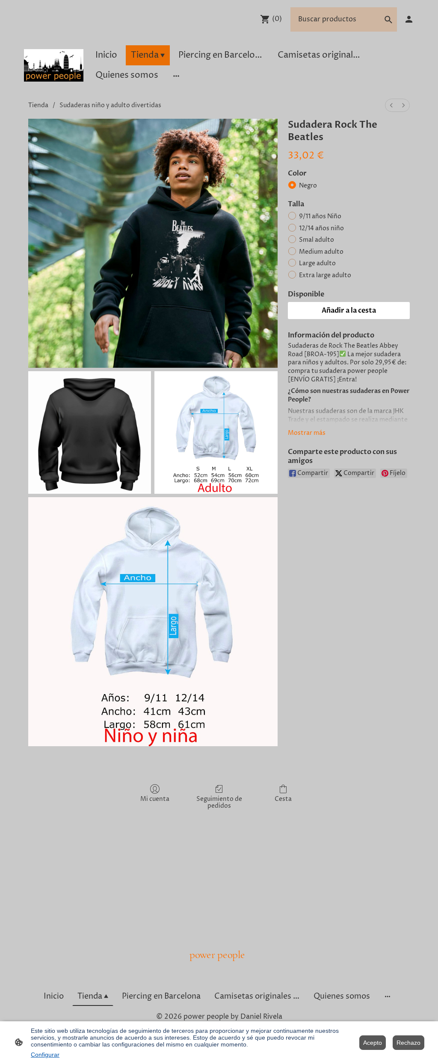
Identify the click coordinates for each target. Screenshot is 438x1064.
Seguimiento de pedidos (219, 802)
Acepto (372, 1042)
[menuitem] (391, 105)
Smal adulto (316, 240)
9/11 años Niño (320, 216)
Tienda (38, 105)
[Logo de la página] (53, 65)
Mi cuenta (154, 799)
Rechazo (408, 1042)
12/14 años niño (321, 228)
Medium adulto (321, 252)
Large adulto (317, 263)
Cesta (283, 799)
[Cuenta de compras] (409, 19)
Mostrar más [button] (307, 433)
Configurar (45, 1054)
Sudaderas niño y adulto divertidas (110, 105)
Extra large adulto (325, 275)
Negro (308, 186)
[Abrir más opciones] (176, 75)
